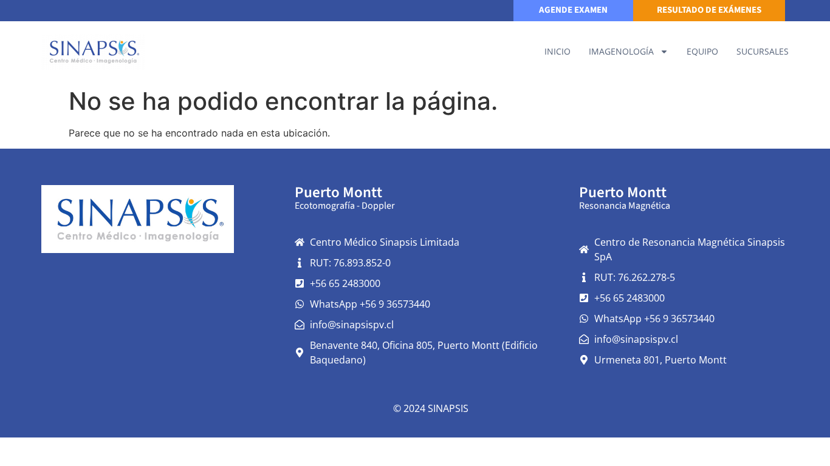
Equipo (702, 51)
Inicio (557, 51)
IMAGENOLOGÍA (621, 51)
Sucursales (762, 51)
